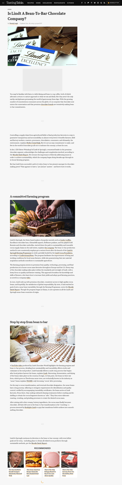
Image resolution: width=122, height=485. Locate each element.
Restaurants (59, 3)
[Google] (101, 3)
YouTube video (16, 365)
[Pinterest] (91, 3)
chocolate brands (47, 104)
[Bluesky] (95, 3)
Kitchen (70, 3)
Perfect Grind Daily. (34, 143)
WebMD (29, 381)
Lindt (45, 373)
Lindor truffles (65, 240)
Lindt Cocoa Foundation (63, 253)
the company (49, 248)
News (38, 3)
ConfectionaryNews (26, 255)
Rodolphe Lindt (30, 407)
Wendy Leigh (14, 23)
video (28, 278)
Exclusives (47, 3)
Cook (10, 9)
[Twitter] (85, 3)
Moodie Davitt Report (20, 155)
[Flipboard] (88, 3)
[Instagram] (98, 3)
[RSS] (104, 3)
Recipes (30, 3)
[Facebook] (82, 3)
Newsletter (114, 3)
